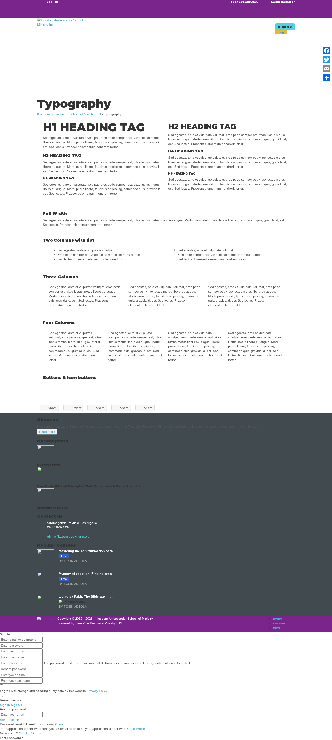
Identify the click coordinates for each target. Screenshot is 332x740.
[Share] (326, 77)
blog (276, 627)
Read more (47, 431)
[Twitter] (326, 59)
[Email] (326, 68)
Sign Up (25, 733)
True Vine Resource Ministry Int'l (98, 623)
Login (276, 2)
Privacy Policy (97, 691)
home (277, 618)
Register (288, 2)
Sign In (36, 733)
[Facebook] (326, 50)
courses (279, 623)
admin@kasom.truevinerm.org (68, 536)
